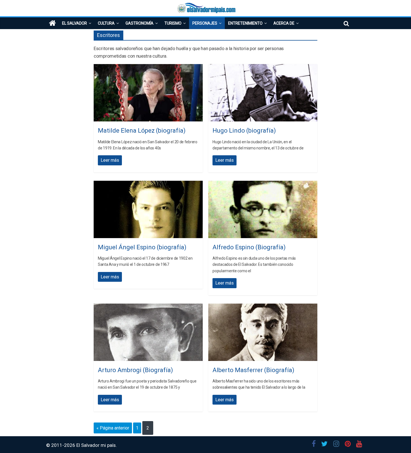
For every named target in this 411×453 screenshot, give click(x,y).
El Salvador (74, 23)
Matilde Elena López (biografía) (142, 130)
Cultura (106, 23)
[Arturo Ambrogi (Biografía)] (148, 307)
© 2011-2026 (61, 445)
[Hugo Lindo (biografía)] (262, 67)
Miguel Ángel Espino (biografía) (142, 247)
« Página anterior (112, 428)
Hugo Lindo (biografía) (244, 130)
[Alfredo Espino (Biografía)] (262, 184)
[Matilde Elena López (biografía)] (148, 67)
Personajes (204, 23)
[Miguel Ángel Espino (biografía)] (148, 184)
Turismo (172, 23)
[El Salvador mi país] (52, 23)
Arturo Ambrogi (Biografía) (135, 370)
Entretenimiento (245, 23)
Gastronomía (139, 23)
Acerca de (283, 23)
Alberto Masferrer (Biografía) (253, 370)
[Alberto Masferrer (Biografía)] (262, 307)
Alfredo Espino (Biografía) (249, 247)
